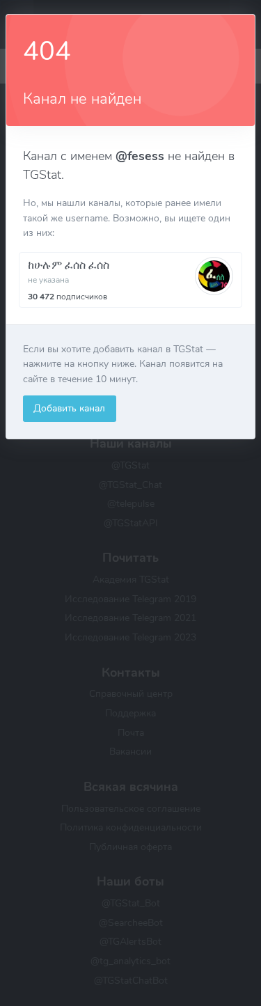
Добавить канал (69, 408)
